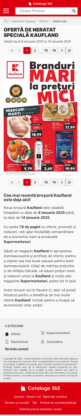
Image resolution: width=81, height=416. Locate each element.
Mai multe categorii (16, 348)
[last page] (69, 50)
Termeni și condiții (17, 402)
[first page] (12, 50)
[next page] (62, 50)
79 (54, 50)
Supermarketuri (58, 333)
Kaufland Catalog (23, 21)
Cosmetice (54, 342)
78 (46, 50)
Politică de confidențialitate (58, 402)
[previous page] (19, 50)
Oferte (43, 21)
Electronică (19, 342)
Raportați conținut (55, 396)
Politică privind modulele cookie (40, 409)
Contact (19, 396)
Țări (34, 402)
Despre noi (33, 396)
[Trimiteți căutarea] (74, 11)
